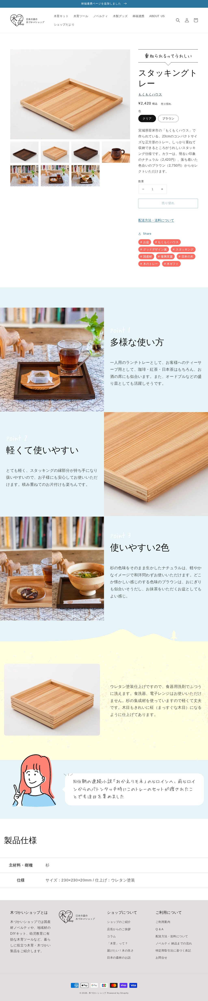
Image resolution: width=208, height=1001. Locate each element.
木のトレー (150, 263)
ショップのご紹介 (119, 921)
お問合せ (161, 957)
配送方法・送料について (156, 220)
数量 (141, 181)
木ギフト (173, 263)
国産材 (147, 256)
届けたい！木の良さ (120, 950)
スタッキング (185, 249)
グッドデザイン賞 (155, 249)
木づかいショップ (97, 993)
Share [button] (147, 233)
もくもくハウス (150, 94)
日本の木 (187, 256)
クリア (147, 118)
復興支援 (167, 256)
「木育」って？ (117, 943)
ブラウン (168, 118)
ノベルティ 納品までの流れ (174, 943)
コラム (111, 936)
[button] (177, 20)
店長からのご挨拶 (119, 929)
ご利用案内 (163, 921)
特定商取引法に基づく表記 (173, 950)
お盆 (146, 242)
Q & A (160, 929)
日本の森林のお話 (119, 957)
